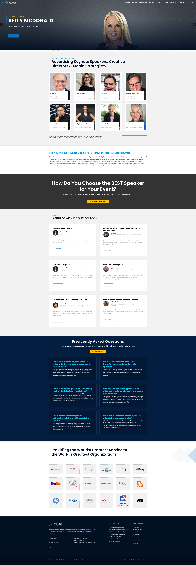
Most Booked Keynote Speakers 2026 (119, 529)
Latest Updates (138, 531)
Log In (136, 543)
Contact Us (137, 534)
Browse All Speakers (114, 541)
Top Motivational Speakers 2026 (117, 531)
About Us (137, 527)
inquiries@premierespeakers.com (86, 542)
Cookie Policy (132, 559)
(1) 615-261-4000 (83, 538)
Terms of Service (142, 559)
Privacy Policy (124, 559)
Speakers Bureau (53, 50)
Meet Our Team (138, 529)
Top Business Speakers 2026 (116, 527)
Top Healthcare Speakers (115, 538)
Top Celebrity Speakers (115, 536)
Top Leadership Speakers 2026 (117, 534)
